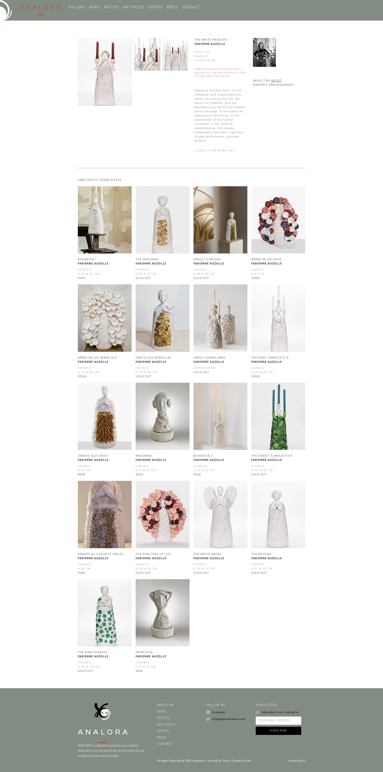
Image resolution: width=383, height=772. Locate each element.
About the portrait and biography (273, 83)
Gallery (76, 7)
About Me (165, 705)
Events (155, 7)
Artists (111, 7)
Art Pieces (133, 7)
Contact (191, 7)
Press (172, 7)
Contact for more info (214, 150)
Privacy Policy (296, 760)
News (94, 7)
